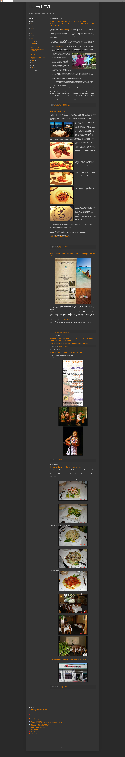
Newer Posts (53, 691)
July (32, 62)
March (33, 68)
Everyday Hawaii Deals (35, 718)
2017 (32, 26)
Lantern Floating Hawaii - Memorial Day (37, 710)
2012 (32, 35)
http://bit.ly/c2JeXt (66, 319)
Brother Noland (56, 332)
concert (60, 332)
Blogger (67, 747)
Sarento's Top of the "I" (59, 112)
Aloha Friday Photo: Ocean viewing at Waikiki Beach (40, 725)
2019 (32, 23)
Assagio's (56, 687)
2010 (32, 38)
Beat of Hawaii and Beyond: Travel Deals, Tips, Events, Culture (43, 714)
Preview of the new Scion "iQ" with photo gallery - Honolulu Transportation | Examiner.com (72, 339)
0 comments (65, 346)
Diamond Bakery (56, 105)
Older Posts (93, 691)
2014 (32, 31)
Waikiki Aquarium (67, 105)
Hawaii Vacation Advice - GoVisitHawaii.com (40, 724)
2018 (32, 25)
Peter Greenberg (34, 729)
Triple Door (67, 332)
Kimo (60, 105)
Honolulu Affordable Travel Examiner (38, 727)
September (34, 43)
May (32, 65)
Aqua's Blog (33, 712)
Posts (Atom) (58, 693)
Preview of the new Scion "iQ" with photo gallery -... (38, 53)
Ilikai (54, 247)
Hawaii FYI (39, 7)
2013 (32, 33)
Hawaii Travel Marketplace (36, 721)
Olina (63, 105)
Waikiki (61, 247)
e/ (60, 323)
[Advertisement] (55, 701)
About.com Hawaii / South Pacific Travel (39, 709)
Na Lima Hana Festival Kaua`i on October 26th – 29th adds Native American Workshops (46, 722)
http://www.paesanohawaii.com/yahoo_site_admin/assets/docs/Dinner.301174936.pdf (68, 659)
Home (73, 691)
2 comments (65, 246)
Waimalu (63, 687)
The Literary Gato (34, 733)
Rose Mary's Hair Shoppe (35, 719)
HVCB (63, 332)
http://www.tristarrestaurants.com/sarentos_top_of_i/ (61, 236)
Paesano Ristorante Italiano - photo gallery (66, 467)
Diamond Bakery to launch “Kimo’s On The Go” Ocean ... (38, 45)
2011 (32, 36)
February (33, 70)
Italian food (60, 687)
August (33, 60)
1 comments (65, 104)
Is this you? (33, 734)
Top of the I (57, 247)
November (34, 41)
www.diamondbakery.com (66, 29)
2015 (32, 30)
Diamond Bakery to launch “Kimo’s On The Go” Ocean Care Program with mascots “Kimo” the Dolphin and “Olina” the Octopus (72, 23)
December (34, 40)
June (33, 63)
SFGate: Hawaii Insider (35, 731)
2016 (32, 28)
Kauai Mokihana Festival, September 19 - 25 (67, 352)
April (33, 67)
